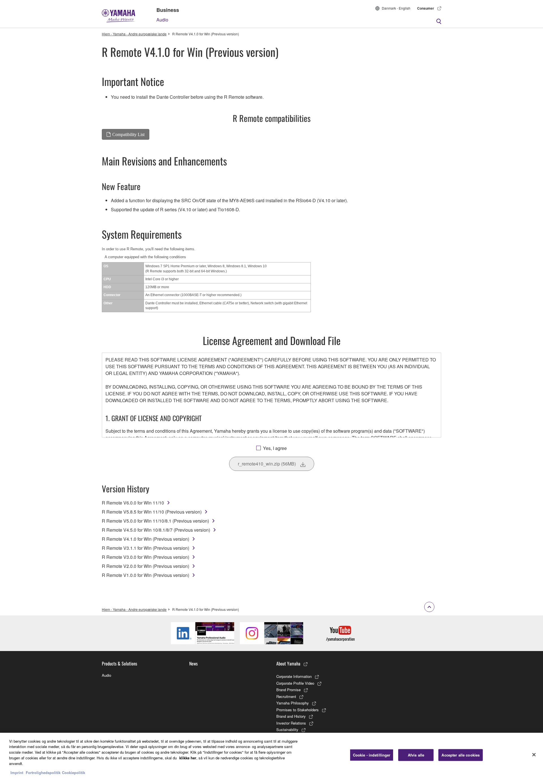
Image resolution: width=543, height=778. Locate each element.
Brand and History (291, 716)
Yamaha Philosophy (292, 703)
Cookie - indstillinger (372, 755)
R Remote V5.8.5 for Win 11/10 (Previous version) (152, 511)
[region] (271, 755)
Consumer (425, 8)
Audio (162, 19)
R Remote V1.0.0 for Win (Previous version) (145, 575)
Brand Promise (288, 689)
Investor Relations (291, 723)
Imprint (16, 772)
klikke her (187, 757)
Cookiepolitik (73, 772)
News (193, 663)
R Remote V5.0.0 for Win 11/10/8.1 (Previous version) (155, 521)
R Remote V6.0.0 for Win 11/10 (133, 502)
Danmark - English (396, 8)
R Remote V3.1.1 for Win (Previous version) (145, 548)
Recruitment (286, 696)
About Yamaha (288, 663)
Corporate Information (294, 676)
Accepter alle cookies (460, 755)
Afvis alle (416, 755)
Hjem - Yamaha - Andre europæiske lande (134, 33)
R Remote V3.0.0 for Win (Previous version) (145, 557)
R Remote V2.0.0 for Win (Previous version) (145, 566)
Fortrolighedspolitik (43, 772)
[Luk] (534, 754)
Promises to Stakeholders (297, 709)
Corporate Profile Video (295, 683)
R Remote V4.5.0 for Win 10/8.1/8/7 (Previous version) (156, 530)
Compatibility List (128, 134)
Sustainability (287, 729)
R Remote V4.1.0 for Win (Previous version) (145, 539)
